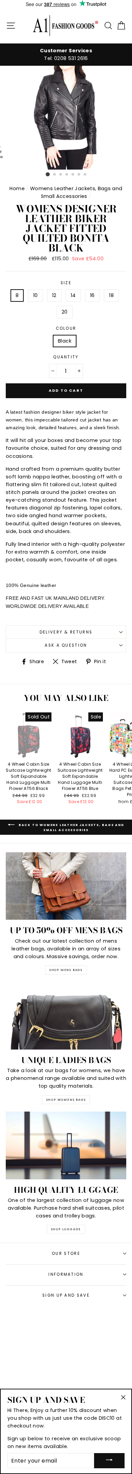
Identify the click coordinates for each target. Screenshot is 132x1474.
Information (65, 1274)
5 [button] (73, 174)
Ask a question (66, 645)
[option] (66, 54)
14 (73, 295)
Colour (66, 328)
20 (65, 311)
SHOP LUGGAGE (66, 1229)
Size (66, 283)
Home (16, 188)
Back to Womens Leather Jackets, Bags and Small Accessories (70, 827)
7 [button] (85, 174)
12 (54, 295)
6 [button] (79, 174)
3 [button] (61, 174)
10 (35, 295)
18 (111, 295)
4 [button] (67, 174)
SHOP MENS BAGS (66, 970)
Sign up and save (66, 1295)
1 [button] (48, 174)
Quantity (66, 357)
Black (64, 340)
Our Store (66, 1253)
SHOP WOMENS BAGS (66, 1100)
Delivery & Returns (66, 632)
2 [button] (55, 174)
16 (92, 295)
